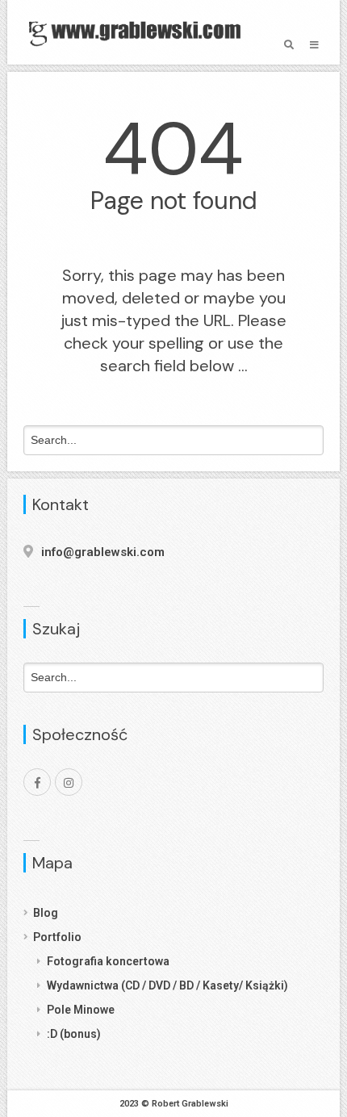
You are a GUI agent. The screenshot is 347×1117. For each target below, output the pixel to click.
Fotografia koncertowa (108, 961)
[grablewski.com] (138, 32)
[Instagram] (68, 782)
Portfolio (57, 937)
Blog (45, 912)
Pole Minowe (81, 1009)
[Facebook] (37, 782)
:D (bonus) (74, 1033)
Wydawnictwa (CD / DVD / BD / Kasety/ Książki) (167, 985)
